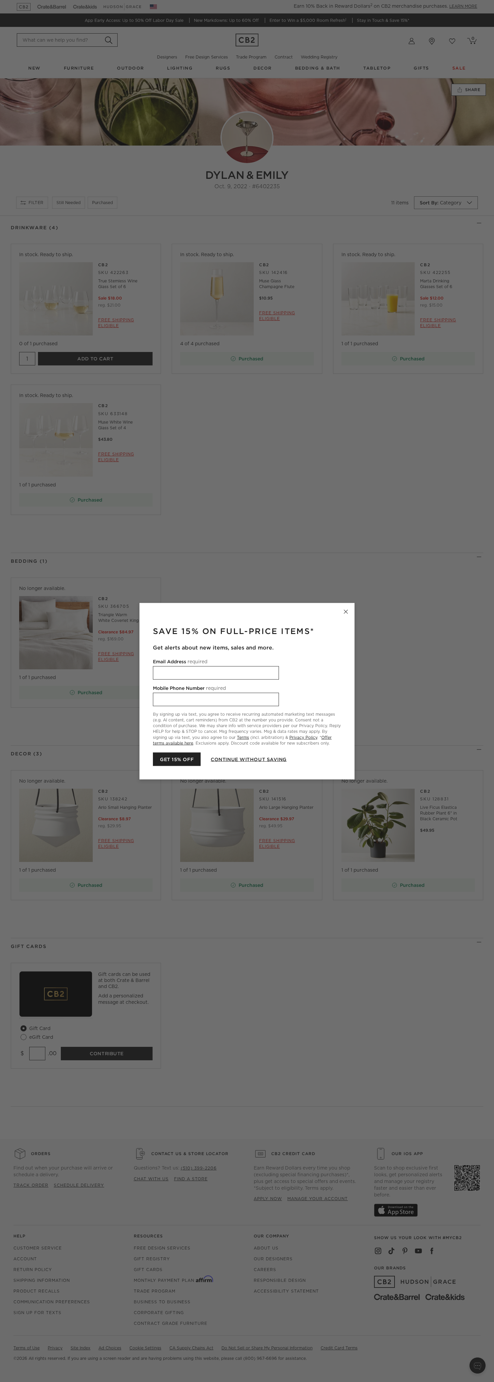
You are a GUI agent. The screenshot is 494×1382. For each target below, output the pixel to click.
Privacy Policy (303, 737)
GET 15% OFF (177, 759)
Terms (243, 737)
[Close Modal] (345, 611)
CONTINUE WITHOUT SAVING (249, 759)
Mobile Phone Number (189, 688)
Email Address (180, 661)
